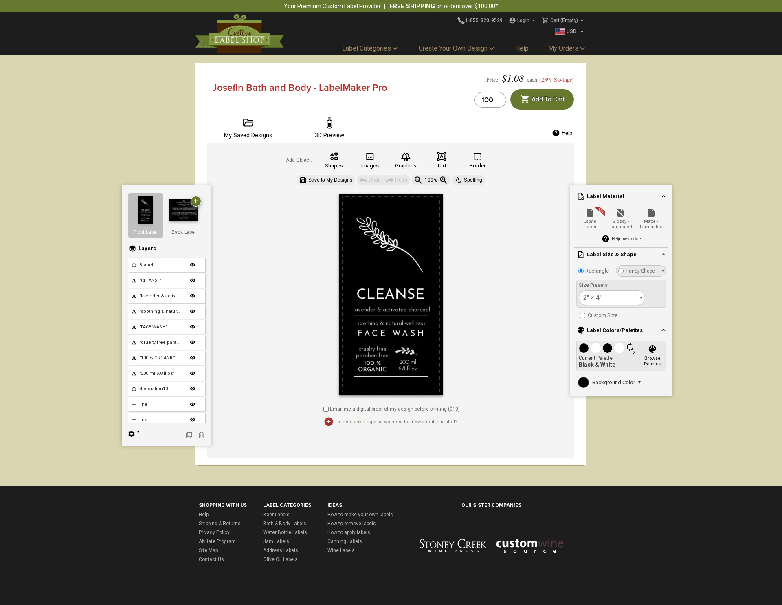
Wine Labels (341, 550)
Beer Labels (276, 514)
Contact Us (211, 559)
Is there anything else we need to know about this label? (396, 422)
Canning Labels (344, 541)
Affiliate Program (217, 541)
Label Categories (366, 48)
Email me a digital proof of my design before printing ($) (395, 408)
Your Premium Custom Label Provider (332, 6)
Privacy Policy (214, 532)
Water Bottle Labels (285, 532)
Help (522, 48)
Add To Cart (547, 99)
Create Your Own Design (453, 48)
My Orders (563, 48)
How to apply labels (348, 532)
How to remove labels (351, 523)
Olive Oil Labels (280, 559)
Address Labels (280, 550)
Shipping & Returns (220, 523)
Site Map (208, 550)
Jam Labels (276, 541)
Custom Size (601, 315)
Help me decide (626, 238)
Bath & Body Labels (284, 523)
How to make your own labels (360, 514)
